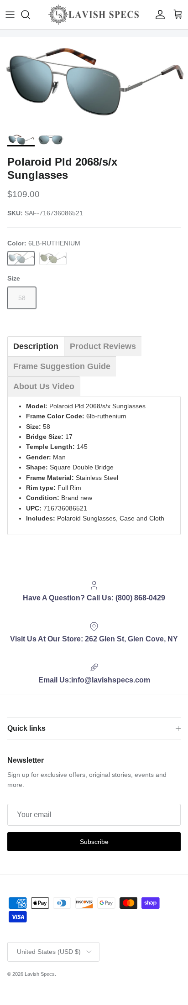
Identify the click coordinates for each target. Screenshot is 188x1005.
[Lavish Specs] (94, 15)
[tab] (35, 346)
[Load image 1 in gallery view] (94, 83)
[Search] (30, 15)
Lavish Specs (40, 974)
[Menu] (10, 15)
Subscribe (94, 841)
